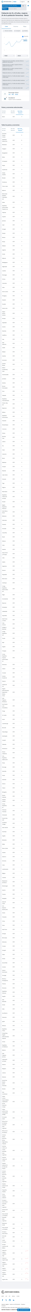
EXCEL (16, 94)
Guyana (4, 216)
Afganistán (4, 266)
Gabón (3, 562)
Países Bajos (5, 731)
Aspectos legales (5, 1304)
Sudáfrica (4, 335)
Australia (4, 771)
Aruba (3, 1004)
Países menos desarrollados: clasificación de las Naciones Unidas (5, 1102)
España (3, 996)
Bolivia (3, 237)
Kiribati (4, 318)
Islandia (4, 549)
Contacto (4, 1305)
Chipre (3, 788)
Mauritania (4, 491)
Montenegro (5, 886)
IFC (9, 1296)
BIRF (3, 1296)
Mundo (4, 1088)
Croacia (4, 946)
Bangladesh (4, 153)
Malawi (3, 351)
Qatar (3, 202)
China (3, 921)
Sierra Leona (5, 291)
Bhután (4, 178)
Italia (3, 1009)
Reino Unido (5, 848)
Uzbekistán (4, 611)
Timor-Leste (5, 186)
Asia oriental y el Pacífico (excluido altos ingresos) (5, 1217)
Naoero (4, 681)
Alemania (4, 942)
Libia (3, 557)
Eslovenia (4, 1017)
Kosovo (4, 570)
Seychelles (4, 615)
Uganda (4, 250)
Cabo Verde (4, 475)
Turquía (4, 466)
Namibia (4, 331)
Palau (3, 954)
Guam (3, 775)
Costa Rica (4, 532)
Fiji (3, 445)
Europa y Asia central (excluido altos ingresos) (4, 1204)
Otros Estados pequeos (4, 1196)
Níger (3, 594)
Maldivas (4, 462)
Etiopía (3, 233)
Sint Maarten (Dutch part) (5, 907)
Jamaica (4, 220)
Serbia (3, 958)
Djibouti (4, 258)
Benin (3, 116)
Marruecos (4, 578)
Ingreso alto (5, 1279)
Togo (3, 483)
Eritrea (3, 279)
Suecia (3, 912)
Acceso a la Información (15, 1304)
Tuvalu (3, 638)
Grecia (3, 1041)
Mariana (4, 1077)
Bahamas (4, 516)
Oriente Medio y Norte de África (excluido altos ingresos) (4, 1176)
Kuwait (3, 501)
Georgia (4, 933)
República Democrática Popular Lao (5, 207)
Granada (4, 528)
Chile (3, 545)
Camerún (4, 454)
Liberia (3, 441)
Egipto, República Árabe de (4, 506)
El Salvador (4, 161)
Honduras (4, 182)
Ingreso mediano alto (4, 1274)
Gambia (4, 356)
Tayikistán (4, 322)
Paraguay (4, 295)
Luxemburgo (5, 723)
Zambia (4, 383)
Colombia (4, 283)
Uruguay (4, 650)
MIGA (13, 1296)
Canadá (4, 740)
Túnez (3, 763)
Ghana (3, 433)
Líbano (3, 668)
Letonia (4, 1072)
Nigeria (4, 487)
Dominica (4, 664)
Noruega (4, 767)
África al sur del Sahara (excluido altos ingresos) (5, 1125)
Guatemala (4, 169)
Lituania (4, 877)
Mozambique (5, 424)
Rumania (4, 988)
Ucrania (4, 967)
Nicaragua (4, 275)
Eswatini (4, 300)
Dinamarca (4, 748)
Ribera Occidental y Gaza (5, 369)
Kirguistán (4, 574)
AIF (6, 1296)
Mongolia (4, 792)
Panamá (4, 524)
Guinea (3, 326)
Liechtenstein (5, 869)
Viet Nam (4, 831)
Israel (3, 719)
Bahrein (4, 190)
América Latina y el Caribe (4, 1159)
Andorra (4, 856)
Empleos (23, 1304)
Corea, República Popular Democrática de (5, 658)
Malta (3, 844)
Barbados (4, 840)
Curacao (4, 672)
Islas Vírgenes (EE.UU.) (4, 1055)
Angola (3, 646)
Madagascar (5, 262)
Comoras (4, 429)
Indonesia (4, 520)
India (3, 287)
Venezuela (4, 815)
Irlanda (3, 852)
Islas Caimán (5, 827)
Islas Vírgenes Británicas (4, 700)
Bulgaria (4, 1068)
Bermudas (4, 937)
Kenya (3, 241)
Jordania (4, 378)
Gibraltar (4, 779)
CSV (9, 94)
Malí (3, 642)
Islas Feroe (4, 929)
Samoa (3, 783)
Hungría (4, 950)
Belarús (4, 1050)
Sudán (3, 347)
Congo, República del (4, 633)
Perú (3, 391)
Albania (4, 541)
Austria (3, 890)
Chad (3, 450)
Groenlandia (5, 599)
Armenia (4, 860)
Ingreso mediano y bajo (4, 1264)
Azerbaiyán (4, 736)
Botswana (4, 144)
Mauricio (4, 603)
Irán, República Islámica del (4, 757)
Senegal (4, 229)
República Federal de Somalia (4, 496)
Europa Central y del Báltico (5, 1246)
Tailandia (4, 744)
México (3, 412)
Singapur (4, 148)
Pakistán (4, 395)
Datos (14, 1)
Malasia (4, 245)
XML (13, 94)
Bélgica (3, 873)
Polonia (4, 983)
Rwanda (4, 470)
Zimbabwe (4, 607)
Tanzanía (4, 420)
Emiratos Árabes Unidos (4, 135)
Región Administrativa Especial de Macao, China (5, 692)
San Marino (4, 1013)
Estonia (4, 1064)
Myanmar (4, 408)
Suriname (4, 360)
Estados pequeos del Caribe (5, 1185)
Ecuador (4, 304)
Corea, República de (4, 805)
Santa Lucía (4, 308)
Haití (3, 225)
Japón (3, 1021)
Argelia (3, 835)
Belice (3, 157)
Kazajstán (4, 898)
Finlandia (4, 917)
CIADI (18, 1296)
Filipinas (4, 212)
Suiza (3, 925)
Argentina (4, 566)
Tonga (3, 711)
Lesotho (4, 270)
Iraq (3, 339)
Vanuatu (4, 479)
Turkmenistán (5, 374)
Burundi (4, 727)
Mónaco (4, 1025)
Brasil (3, 537)
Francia (4, 894)
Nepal (3, 165)
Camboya (4, 582)
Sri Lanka (4, 715)
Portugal (4, 975)
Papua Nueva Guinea (3, 313)
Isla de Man (4, 962)
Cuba (3, 865)
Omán (3, 254)
